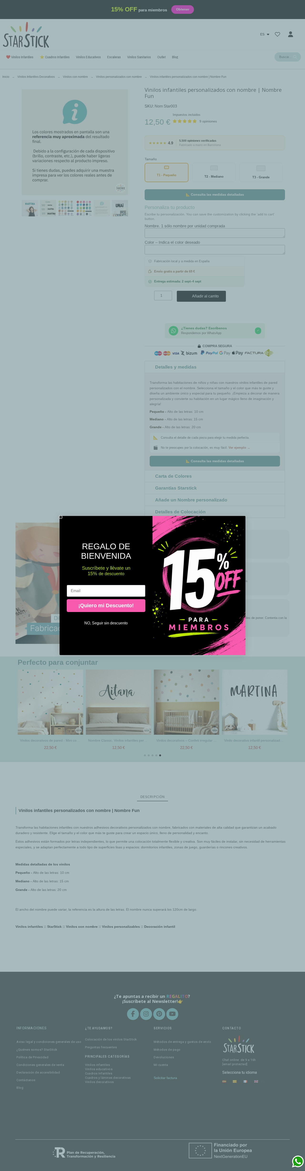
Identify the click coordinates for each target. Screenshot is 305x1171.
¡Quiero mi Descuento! (106, 605)
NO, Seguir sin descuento (106, 623)
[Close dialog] (61, 517)
